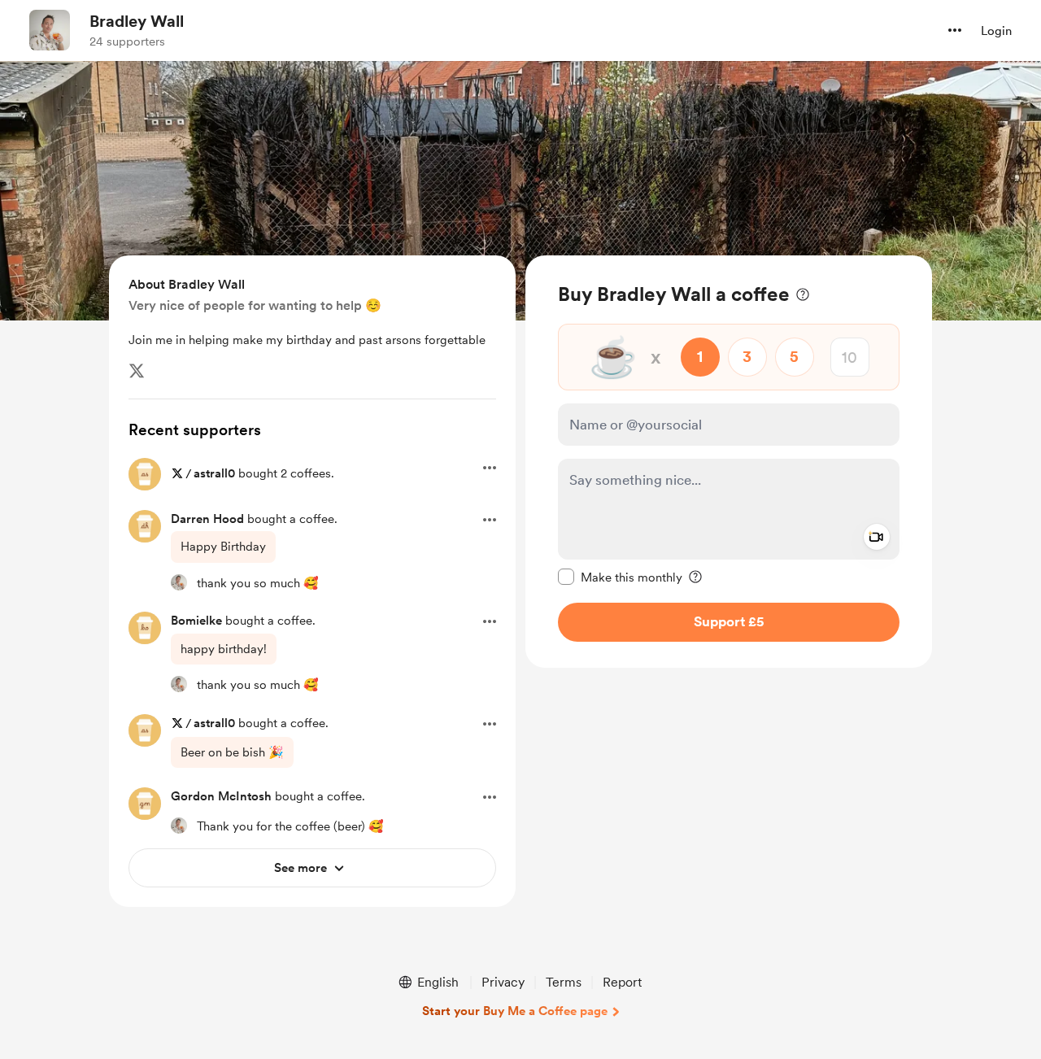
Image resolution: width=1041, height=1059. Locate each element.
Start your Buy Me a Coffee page (515, 1011)
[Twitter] (136, 371)
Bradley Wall (136, 21)
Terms (563, 982)
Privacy (503, 982)
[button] (955, 30)
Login (996, 31)
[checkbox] (620, 576)
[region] (728, 461)
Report (622, 982)
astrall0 (214, 473)
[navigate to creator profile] (49, 30)
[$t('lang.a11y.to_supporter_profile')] (179, 582)
